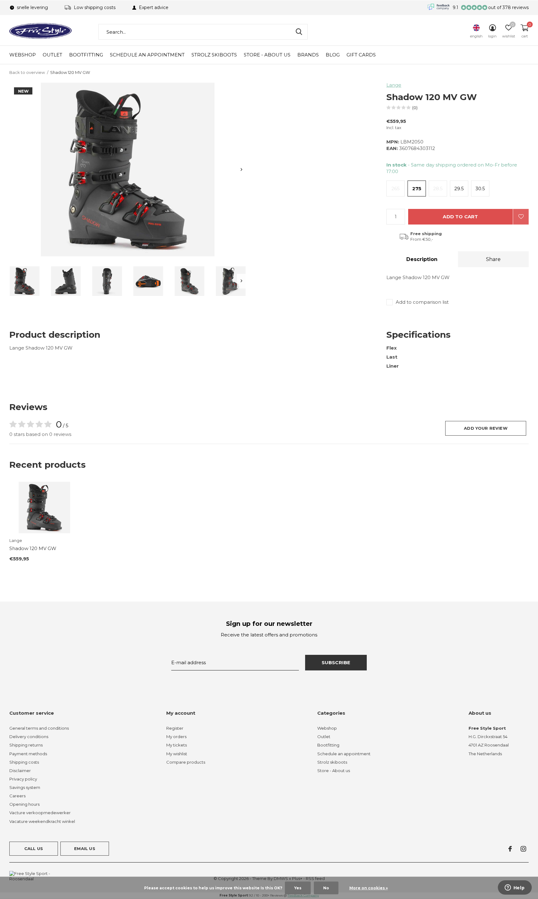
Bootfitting (86, 55)
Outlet (52, 55)
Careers (17, 795)
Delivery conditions (28, 736)
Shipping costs (24, 762)
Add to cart (460, 217)
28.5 (438, 188)
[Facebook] (510, 849)
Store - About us (267, 55)
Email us (84, 848)
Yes (297, 888)
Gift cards (361, 55)
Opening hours (24, 804)
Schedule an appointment (147, 55)
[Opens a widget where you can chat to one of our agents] (515, 888)
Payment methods (28, 753)
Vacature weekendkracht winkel (42, 821)
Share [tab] (493, 259)
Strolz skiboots (214, 55)
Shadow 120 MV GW (32, 548)
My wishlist (176, 753)
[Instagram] (523, 849)
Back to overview (27, 72)
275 (416, 188)
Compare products (185, 762)
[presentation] (241, 169)
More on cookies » (368, 888)
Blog (333, 55)
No (326, 888)
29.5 (459, 188)
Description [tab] (421, 259)
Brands (308, 55)
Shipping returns (26, 744)
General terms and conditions (39, 728)
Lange (393, 85)
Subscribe (336, 662)
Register (174, 728)
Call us (33, 848)
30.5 (480, 188)
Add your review (485, 428)
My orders (176, 736)
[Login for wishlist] (521, 217)
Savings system (24, 787)
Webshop (22, 55)
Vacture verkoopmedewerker (40, 812)
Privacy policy (23, 778)
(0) (415, 107)
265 (395, 188)
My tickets (176, 744)
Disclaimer (20, 770)
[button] (24, 281)
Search (299, 32)
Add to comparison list (422, 302)
